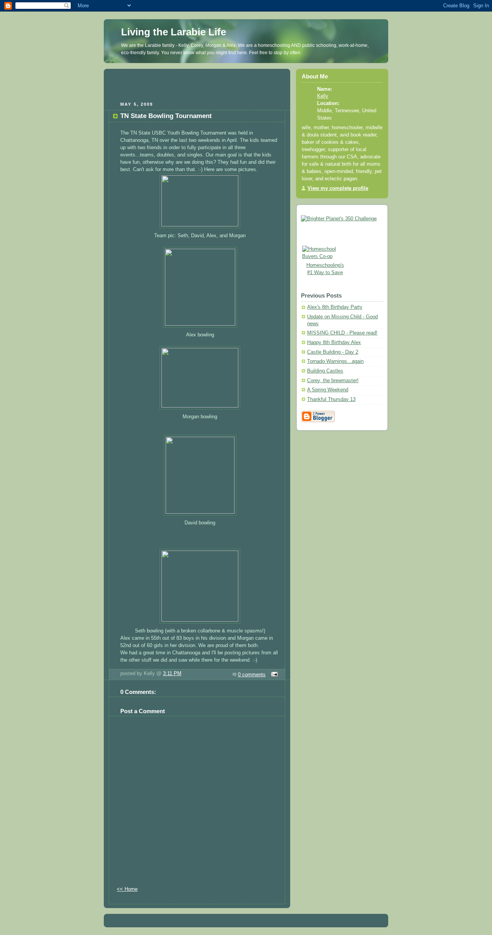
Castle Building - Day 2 (332, 352)
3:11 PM (172, 673)
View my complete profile (338, 188)
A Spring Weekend (327, 390)
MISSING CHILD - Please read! (342, 333)
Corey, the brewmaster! (333, 380)
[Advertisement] (197, 84)
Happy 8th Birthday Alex (334, 342)
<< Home (127, 889)
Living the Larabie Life (173, 32)
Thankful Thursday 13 (331, 399)
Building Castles (325, 371)
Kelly (322, 96)
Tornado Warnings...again (335, 361)
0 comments (252, 674)
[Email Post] (273, 674)
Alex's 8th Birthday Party (334, 307)
